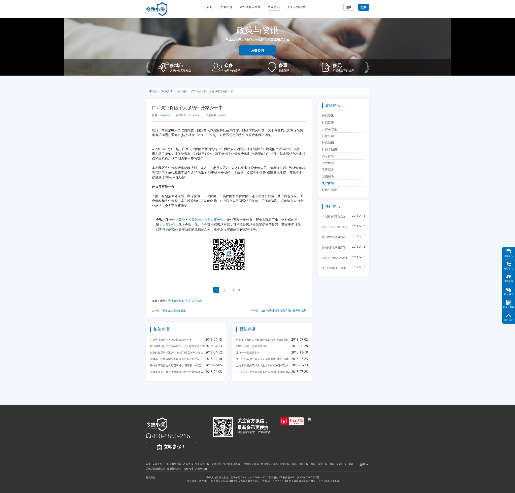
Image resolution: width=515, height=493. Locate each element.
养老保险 (328, 156)
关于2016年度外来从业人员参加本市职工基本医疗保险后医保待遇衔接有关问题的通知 (286, 359)
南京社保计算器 (326, 464)
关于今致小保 (296, 7)
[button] (182, 67)
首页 (210, 7)
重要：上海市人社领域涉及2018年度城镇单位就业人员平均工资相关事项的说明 (282, 339)
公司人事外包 (214, 219)
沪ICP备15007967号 (308, 477)
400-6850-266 (171, 436)
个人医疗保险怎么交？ (335, 216)
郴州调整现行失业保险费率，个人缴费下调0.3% (177, 346)
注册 (349, 7)
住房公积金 (329, 190)
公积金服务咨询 (250, 7)
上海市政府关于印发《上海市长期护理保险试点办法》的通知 (271, 365)
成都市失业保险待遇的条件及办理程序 (283, 310)
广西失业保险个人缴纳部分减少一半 (171, 339)
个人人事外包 (191, 219)
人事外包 (226, 7)
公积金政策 (329, 129)
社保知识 (328, 142)
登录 (364, 7)
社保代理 (188, 468)
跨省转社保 (201, 468)
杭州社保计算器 (269, 464)
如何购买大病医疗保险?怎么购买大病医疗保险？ (350, 247)
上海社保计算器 (250, 464)
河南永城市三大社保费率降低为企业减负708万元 (178, 372)
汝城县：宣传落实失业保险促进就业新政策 (175, 359)
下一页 (236, 290)
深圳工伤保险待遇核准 (335, 258)
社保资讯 (328, 116)
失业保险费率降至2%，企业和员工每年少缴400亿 (178, 352)
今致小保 (165, 115)
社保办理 (328, 136)
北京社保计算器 (231, 464)
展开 (362, 464)
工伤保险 (328, 176)
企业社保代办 (174, 468)
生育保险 (328, 169)
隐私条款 (151, 477)
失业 (187, 300)
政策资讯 (274, 7)
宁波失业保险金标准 (174, 310)
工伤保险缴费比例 (155, 468)
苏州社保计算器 (288, 464)
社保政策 (328, 122)
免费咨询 (257, 50)
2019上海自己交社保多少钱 (252, 346)
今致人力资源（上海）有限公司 (223, 477)
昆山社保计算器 (307, 464)
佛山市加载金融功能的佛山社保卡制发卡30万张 (349, 237)
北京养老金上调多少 (248, 352)
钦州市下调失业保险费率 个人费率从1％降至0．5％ (180, 365)
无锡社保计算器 (345, 464)
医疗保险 (328, 163)
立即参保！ (174, 446)
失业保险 (181, 91)
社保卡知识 (329, 149)
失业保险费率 (176, 300)
